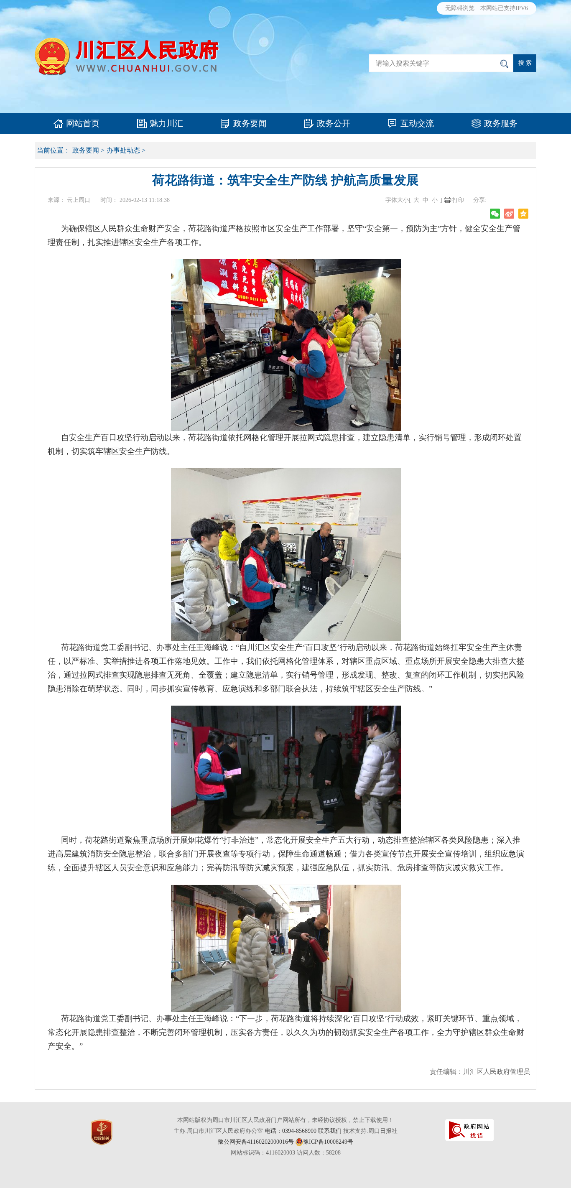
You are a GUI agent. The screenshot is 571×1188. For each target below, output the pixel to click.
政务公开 (333, 123)
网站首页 (82, 123)
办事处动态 (123, 150)
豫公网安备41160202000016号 (256, 1142)
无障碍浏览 (459, 8)
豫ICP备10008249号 (328, 1142)
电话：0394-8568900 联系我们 (303, 1131)
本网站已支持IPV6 (504, 8)
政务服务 (500, 123)
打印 (458, 200)
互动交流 (417, 123)
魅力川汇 (166, 123)
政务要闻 (250, 123)
